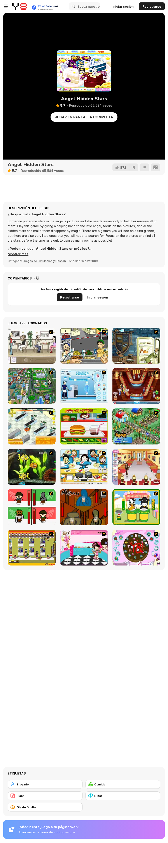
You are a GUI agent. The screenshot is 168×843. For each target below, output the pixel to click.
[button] (18, 254)
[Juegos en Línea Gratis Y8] (19, 6)
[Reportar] (144, 167)
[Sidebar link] (5, 6)
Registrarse (151, 6)
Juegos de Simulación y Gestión (44, 261)
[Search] (73, 6)
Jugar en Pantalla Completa (84, 117)
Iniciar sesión (123, 6)
